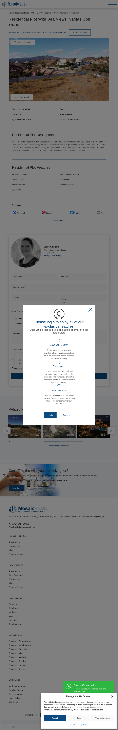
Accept (55, 718)
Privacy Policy (82, 725)
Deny (79, 718)
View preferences (102, 718)
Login (50, 415)
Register (66, 415)
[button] (112, 696)
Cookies (72, 725)
